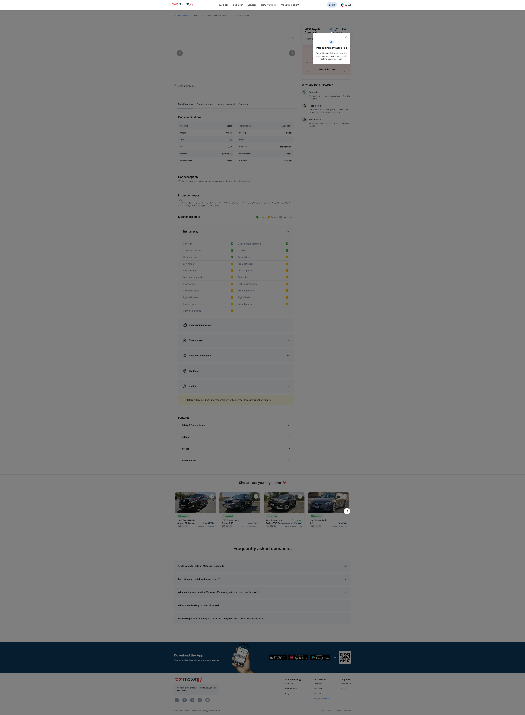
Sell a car (238, 4)
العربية (347, 4)
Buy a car (223, 4)
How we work (268, 4)
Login (332, 4)
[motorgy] (182, 4)
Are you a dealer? (290, 4)
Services (252, 4)
